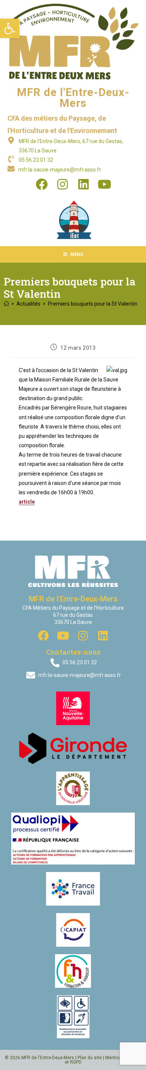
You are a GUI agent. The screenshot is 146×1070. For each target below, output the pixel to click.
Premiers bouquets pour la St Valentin (92, 304)
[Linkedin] (83, 184)
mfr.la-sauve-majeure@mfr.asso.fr (59, 170)
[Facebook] (42, 184)
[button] (9, 28)
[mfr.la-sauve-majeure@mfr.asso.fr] (11, 168)
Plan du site (89, 1057)
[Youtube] (104, 184)
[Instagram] (63, 184)
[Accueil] (6, 304)
